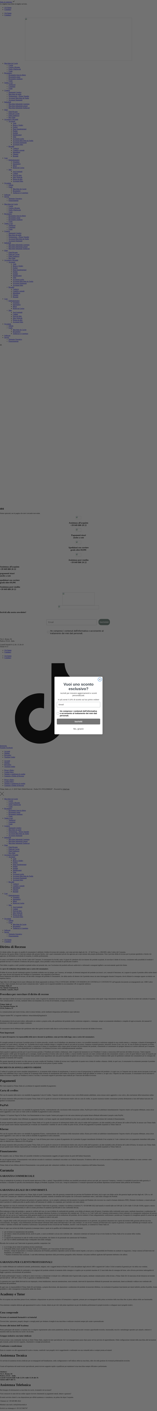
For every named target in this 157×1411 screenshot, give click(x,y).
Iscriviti (78, 721)
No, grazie (78, 729)
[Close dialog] (100, 679)
